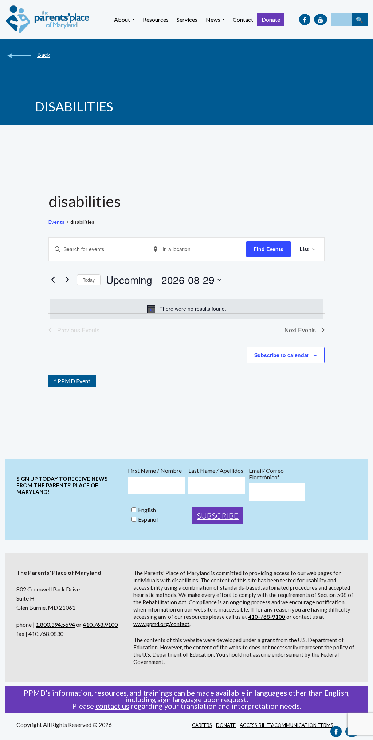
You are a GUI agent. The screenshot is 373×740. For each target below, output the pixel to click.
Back (43, 54)
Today (89, 280)
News (213, 19)
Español (148, 519)
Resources (156, 19)
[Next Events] (67, 280)
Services (187, 19)
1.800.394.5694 (55, 624)
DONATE (226, 725)
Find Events (268, 249)
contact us (112, 705)
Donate (271, 19)
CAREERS (202, 725)
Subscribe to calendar (281, 355)
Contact (243, 19)
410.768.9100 (100, 624)
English (147, 510)
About (122, 19)
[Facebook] (304, 19)
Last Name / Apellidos (215, 470)
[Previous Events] (52, 280)
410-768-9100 (266, 616)
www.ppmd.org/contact (161, 624)
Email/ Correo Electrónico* (266, 473)
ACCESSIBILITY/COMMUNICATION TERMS (286, 725)
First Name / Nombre (155, 470)
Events (56, 222)
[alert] (186, 309)
